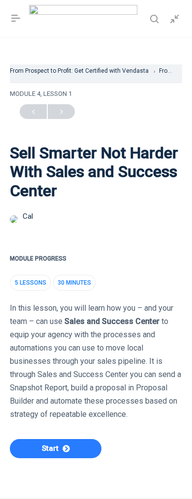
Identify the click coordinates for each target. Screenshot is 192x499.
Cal (28, 216)
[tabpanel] (96, 368)
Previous (33, 111)
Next (61, 111)
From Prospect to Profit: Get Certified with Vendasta (80, 70)
